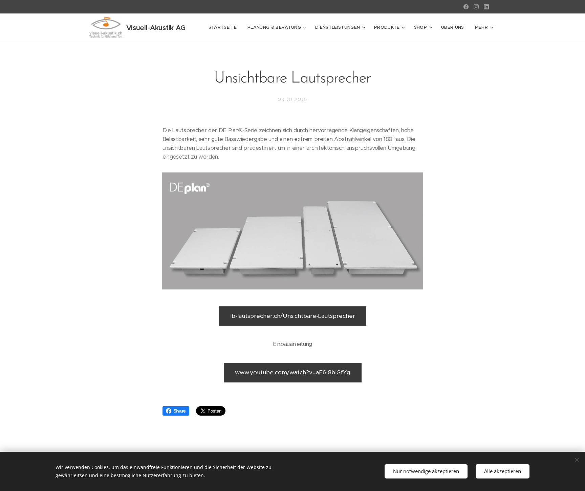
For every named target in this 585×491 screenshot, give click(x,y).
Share (179, 411)
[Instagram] (476, 7)
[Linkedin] (486, 7)
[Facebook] (466, 7)
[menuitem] (224, 27)
